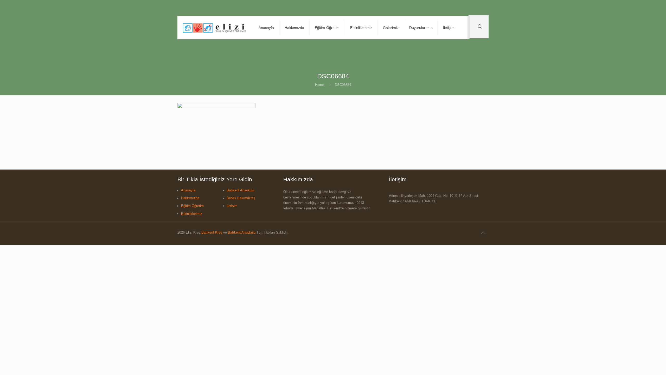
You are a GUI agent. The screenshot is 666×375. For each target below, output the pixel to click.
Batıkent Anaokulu (240, 190)
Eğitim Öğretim (192, 206)
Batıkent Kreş (211, 232)
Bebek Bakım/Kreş (241, 198)
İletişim (232, 206)
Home (319, 85)
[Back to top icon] (483, 232)
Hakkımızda (190, 198)
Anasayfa (188, 190)
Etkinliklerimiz (191, 214)
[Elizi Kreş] (214, 27)
